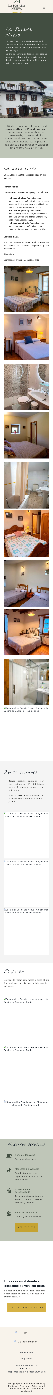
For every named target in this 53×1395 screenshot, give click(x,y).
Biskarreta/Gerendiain (26, 1365)
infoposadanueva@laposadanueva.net (26, 1372)
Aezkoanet (26, 1391)
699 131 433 (26, 1369)
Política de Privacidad (19, 1386)
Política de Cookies (20, 1389)
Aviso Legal (38, 1386)
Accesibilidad (26, 1352)
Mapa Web (26, 1358)
